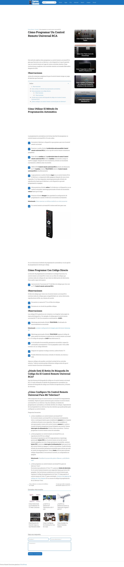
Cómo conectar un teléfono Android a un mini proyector (51, 201)
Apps (65, 2)
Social (94, 2)
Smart (82, 2)
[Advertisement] (62, 16)
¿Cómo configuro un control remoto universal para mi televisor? (48, 101)
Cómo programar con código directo (41, 91)
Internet (76, 2)
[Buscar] (54, 2)
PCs (71, 2)
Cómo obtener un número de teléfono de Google (38, 484)
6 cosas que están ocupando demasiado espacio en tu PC (63, 484)
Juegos (88, 2)
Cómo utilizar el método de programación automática (45, 89)
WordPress (23, 564)
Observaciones (36, 86)
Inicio (60, 2)
